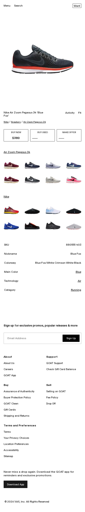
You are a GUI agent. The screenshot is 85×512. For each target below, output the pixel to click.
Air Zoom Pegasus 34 (34, 122)
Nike (6, 122)
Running (76, 290)
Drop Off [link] (51, 403)
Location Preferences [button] (16, 444)
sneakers (16, 122)
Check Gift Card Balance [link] (61, 369)
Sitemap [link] (8, 456)
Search (18, 6)
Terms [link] (7, 432)
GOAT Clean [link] (11, 403)
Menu (7, 6)
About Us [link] (9, 363)
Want (77, 6)
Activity (70, 113)
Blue (78, 272)
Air (79, 281)
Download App (15, 484)
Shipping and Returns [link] (16, 416)
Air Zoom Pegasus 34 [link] (17, 152)
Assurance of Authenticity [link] (19, 391)
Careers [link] (8, 369)
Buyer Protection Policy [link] (17, 397)
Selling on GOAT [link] (56, 391)
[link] (11, 165)
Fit (79, 113)
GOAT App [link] (10, 375)
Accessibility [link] (11, 450)
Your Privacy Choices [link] (16, 438)
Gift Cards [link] (10, 410)
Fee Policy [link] (52, 397)
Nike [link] (6, 196)
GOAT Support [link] (54, 363)
